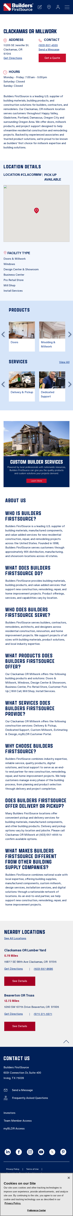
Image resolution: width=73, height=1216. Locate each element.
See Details (19, 981)
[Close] (69, 1178)
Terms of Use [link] (32, 1169)
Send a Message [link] (49, 49)
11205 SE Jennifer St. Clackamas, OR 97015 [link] (16, 49)
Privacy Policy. (13, 1203)
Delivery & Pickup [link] (22, 392)
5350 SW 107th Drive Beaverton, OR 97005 (32, 1007)
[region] (36, 1194)
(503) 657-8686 (43, 969)
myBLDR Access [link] (14, 1128)
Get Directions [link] (13, 58)
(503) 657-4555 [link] (48, 45)
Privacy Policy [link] (12, 1169)
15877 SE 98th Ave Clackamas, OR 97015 (30, 962)
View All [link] (64, 362)
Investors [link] (9, 1113)
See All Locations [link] (15, 938)
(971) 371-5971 (43, 1014)
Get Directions (13, 969)
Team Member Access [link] (18, 1120)
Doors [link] (14, 342)
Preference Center (36, 1210)
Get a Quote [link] (52, 58)
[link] (18, 7)
